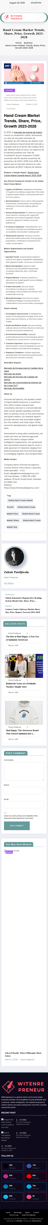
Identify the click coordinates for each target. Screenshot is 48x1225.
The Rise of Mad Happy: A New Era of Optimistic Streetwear (22, 638)
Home (8, 1053)
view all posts (9, 583)
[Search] (38, 17)
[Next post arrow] (42, 610)
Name (6, 785)
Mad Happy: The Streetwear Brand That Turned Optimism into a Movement (22, 732)
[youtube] (36, 8)
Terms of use (13, 1056)
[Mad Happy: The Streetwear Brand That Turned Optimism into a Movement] (24, 713)
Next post (8, 606)
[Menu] (31, 17)
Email (6, 799)
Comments (8, 760)
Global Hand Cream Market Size (25, 100)
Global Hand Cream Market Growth (18, 95)
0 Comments (10, 109)
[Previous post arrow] (42, 598)
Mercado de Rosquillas (14, 388)
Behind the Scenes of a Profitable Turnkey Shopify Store (21, 685)
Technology (18, 1053)
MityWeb (19, 1062)
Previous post (10, 595)
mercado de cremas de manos (28, 132)
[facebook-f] (12, 8)
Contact (36, 1053)
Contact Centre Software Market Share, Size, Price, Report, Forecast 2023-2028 (22, 610)
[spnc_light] (44, 17)
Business (9, 90)
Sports (27, 1053)
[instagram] (30, 8)
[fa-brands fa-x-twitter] (18, 8)
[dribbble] (24, 8)
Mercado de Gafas (12, 374)
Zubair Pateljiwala (13, 104)
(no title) (23, 961)
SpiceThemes (36, 1062)
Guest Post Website (28, 1056)
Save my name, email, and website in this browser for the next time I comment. (21, 817)
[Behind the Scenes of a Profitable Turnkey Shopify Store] (24, 666)
